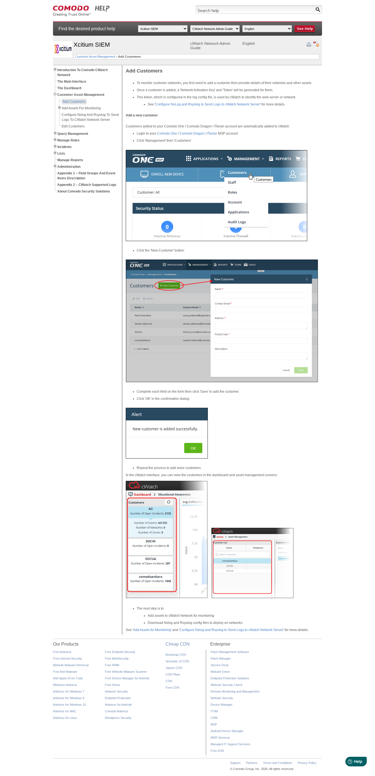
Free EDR (217, 750)
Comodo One (167, 133)
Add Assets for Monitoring (152, 630)
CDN (169, 681)
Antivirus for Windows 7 (68, 691)
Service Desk (220, 665)
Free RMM (112, 665)
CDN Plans (173, 674)
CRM (214, 717)
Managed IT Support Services (230, 744)
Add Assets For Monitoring (81, 108)
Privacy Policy (307, 762)
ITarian (212, 133)
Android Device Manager (227, 731)
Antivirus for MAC (64, 711)
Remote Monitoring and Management (235, 691)
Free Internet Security (67, 658)
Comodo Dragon (192, 133)
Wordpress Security (118, 717)
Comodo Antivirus (116, 711)
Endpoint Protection (118, 698)
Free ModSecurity (117, 658)
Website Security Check (227, 684)
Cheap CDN (178, 644)
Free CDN (172, 687)
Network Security (116, 691)
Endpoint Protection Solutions (230, 678)
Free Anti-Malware (65, 671)
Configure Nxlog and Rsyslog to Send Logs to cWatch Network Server (231, 630)
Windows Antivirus (65, 684)
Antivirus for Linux (65, 717)
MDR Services (220, 737)
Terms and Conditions (277, 762)
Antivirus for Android (118, 704)
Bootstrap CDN (176, 654)
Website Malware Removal (70, 665)
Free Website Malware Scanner (126, 671)
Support (235, 762)
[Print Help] (308, 44)
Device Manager (222, 704)
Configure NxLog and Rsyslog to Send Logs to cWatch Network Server (207, 104)
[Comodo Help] (81, 15)
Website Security (222, 698)
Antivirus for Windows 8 (68, 698)
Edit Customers (73, 126)
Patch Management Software (230, 652)
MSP (214, 724)
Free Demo (112, 684)
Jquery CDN (174, 667)
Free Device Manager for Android (127, 678)
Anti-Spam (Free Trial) (68, 678)
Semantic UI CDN (177, 661)
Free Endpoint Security (120, 652)
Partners (252, 762)
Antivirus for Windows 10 (69, 704)
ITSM (214, 711)
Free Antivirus (62, 652)
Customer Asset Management (95, 56)
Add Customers (74, 102)
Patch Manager (221, 658)
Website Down (220, 671)
